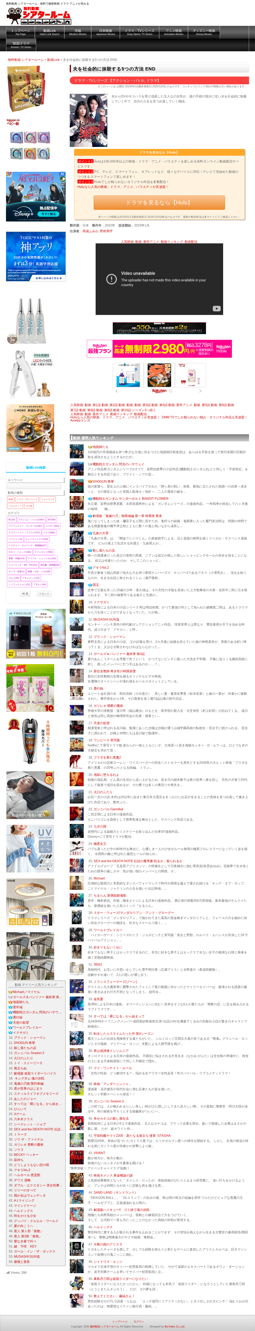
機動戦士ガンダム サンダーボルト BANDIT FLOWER (131, 498)
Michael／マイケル (26, 992)
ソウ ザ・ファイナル (28, 1139)
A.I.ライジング (24, 1200)
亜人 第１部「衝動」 (28, 1231)
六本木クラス (23, 1119)
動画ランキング (172, 241)
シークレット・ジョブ (30, 1124)
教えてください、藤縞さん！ (114, 1296)
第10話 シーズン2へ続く (138, 410)
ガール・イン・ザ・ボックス (34, 1251)
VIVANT (99, 1153)
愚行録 (98, 688)
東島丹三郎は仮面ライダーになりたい (121, 1278)
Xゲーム (20, 1114)
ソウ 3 (18, 1149)
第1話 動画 (100, 405)
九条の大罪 (101, 533)
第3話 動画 (150, 405)
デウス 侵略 (22, 1180)
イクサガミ (102, 602)
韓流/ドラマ (21, 45)
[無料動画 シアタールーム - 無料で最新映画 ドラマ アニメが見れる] (39, 13)
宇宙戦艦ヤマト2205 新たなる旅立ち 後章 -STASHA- (133, 1135)
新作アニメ (151, 241)
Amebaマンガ (80, 420)
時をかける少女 (25, 1215)
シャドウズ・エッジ (108, 1261)
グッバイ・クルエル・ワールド (36, 1221)
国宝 (96, 585)
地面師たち (101, 447)
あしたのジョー (25, 1099)
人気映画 (127, 241)
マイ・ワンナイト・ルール (113, 1068)
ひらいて (20, 1109)
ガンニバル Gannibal (108, 809)
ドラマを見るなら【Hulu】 (159, 202)
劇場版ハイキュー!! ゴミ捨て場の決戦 (121, 1210)
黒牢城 (18, 1007)
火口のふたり (103, 792)
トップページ (20, 32)
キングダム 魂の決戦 (29, 1078)
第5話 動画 (209, 405)
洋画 (77, 32)
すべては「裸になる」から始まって (119, 1016)
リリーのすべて (25, 1190)
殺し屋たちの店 (104, 550)
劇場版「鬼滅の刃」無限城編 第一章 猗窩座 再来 (127, 516)
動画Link (50, 32)
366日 (98, 964)
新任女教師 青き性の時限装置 (115, 671)
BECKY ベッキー (26, 1154)
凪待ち (19, 1160)
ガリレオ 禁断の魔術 (108, 705)
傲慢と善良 (22, 1261)
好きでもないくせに (108, 947)
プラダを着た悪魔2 (107, 757)
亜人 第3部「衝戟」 (28, 1236)
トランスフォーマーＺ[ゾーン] (115, 981)
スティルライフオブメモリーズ (36, 1093)
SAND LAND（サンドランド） (116, 1192)
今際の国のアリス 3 (108, 1244)
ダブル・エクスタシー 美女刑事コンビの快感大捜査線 (52, 1185)
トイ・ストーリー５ (28, 1063)
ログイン (139, 1321)
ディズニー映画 (204, 32)
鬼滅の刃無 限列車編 (28, 1083)
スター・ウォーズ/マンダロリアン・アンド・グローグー (134, 912)
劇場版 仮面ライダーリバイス (35, 1073)
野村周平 (106, 231)
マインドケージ (25, 1205)
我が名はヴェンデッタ (30, 1195)
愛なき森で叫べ (25, 1241)
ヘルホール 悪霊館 (27, 1175)
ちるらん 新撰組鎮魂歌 (110, 895)
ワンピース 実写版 (107, 740)
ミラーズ (20, 1134)
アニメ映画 (173, 32)
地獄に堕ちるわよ (106, 774)
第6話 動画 (226, 405)
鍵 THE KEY (25, 1246)
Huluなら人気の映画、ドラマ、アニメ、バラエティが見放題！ (123, 186)
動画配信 (191, 241)
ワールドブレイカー (108, 930)
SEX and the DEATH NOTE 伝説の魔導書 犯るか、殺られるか (138, 861)
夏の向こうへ (23, 1226)
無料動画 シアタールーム (104, 1326)
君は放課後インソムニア (111, 1050)
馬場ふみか (90, 231)
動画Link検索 (36, 467)
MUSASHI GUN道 (106, 619)
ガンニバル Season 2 (109, 1101)
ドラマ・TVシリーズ (139, 32)
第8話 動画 (95, 410)
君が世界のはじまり (28, 1088)
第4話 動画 (167, 405)
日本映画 (105, 32)
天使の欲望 (102, 723)
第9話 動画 (112, 410)
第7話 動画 (78, 410)
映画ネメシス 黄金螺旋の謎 (113, 1175)
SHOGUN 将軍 (103, 481)
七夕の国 (100, 826)
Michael (99, 878)
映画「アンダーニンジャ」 (113, 1084)
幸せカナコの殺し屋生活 (111, 1118)
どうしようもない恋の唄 (31, 1165)
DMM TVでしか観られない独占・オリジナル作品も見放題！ (205, 417)
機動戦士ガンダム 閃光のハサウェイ (118, 464)
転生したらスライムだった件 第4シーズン (124, 1033)
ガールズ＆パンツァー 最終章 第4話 (119, 654)
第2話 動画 (117, 405)
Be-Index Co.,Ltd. (175, 1326)
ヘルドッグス (103, 1227)
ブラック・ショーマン (110, 636)
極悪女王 (100, 843)
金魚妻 (98, 999)
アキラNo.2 (101, 567)
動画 (138, 241)
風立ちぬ (20, 1068)
